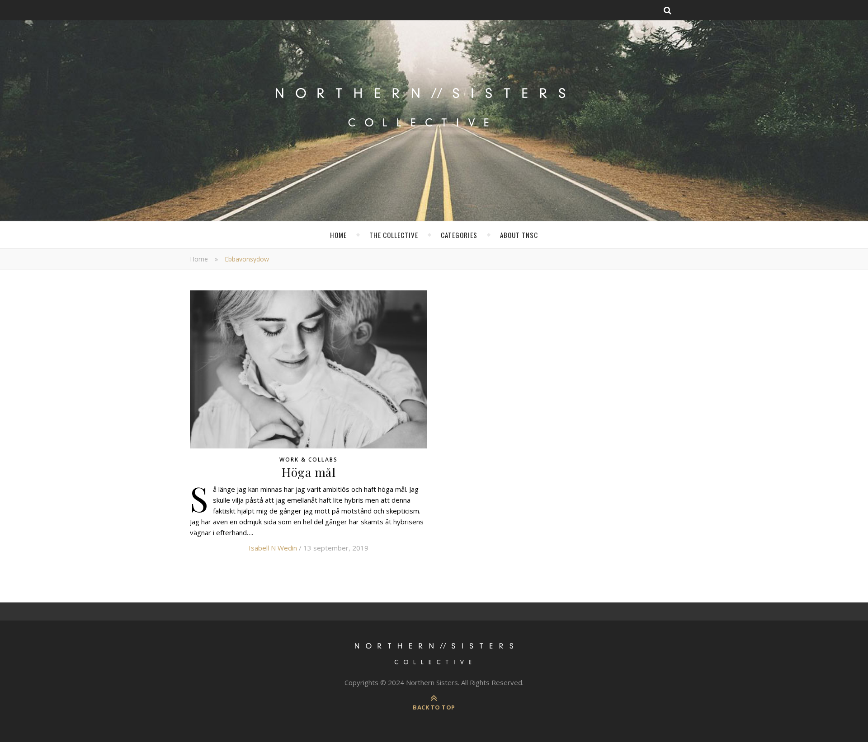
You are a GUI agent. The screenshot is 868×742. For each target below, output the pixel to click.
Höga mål (308, 472)
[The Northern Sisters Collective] (434, 114)
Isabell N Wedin (273, 547)
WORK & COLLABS (308, 459)
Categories (459, 235)
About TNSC (519, 235)
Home (338, 235)
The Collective (393, 235)
